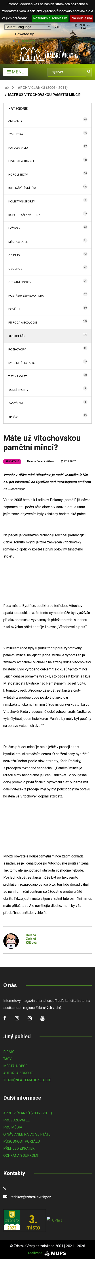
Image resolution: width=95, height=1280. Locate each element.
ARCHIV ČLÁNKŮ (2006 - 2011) (27, 1113)
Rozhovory (17, 349)
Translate (28, 41)
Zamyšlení (15, 403)
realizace (35, 1253)
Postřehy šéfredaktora (26, 296)
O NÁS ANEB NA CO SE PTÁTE (26, 1134)
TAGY (7, 1059)
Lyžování (14, 228)
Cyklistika (15, 134)
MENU (17, 72)
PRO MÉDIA (12, 1127)
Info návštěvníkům (22, 188)
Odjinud (14, 255)
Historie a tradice (21, 161)
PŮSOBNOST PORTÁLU (21, 1141)
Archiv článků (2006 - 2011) (43, 88)
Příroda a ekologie (22, 322)
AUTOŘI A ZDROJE (18, 1073)
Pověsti (14, 309)
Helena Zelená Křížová (41, 461)
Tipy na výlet (17, 376)
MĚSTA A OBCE (15, 1066)
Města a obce (18, 242)
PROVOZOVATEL (16, 1120)
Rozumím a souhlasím (50, 18)
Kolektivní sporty (21, 201)
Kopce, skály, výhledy (24, 215)
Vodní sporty (18, 390)
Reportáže (16, 336)
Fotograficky (18, 148)
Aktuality (15, 121)
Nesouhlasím (82, 18)
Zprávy (13, 417)
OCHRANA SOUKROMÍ (20, 1155)
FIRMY (8, 1052)
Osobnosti (16, 269)
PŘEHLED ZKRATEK (18, 1148)
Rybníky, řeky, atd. (21, 363)
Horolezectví (18, 174)
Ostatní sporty (19, 282)
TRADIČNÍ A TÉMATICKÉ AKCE (27, 1080)
